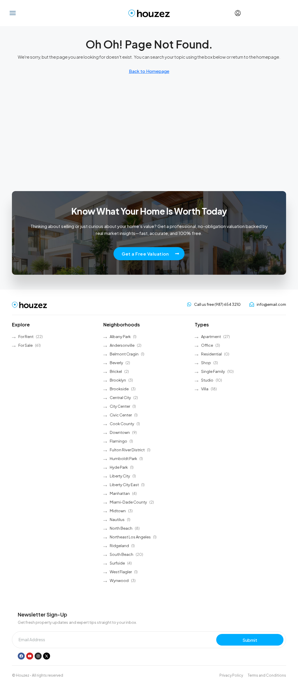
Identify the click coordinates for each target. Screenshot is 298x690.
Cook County (122, 423)
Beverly (116, 362)
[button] (13, 13)
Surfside (117, 563)
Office (207, 345)
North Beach (121, 528)
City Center (120, 406)
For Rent (25, 336)
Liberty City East (124, 484)
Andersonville (122, 345)
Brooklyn (118, 380)
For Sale (25, 345)
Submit (249, 640)
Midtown (118, 510)
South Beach (121, 554)
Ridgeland (119, 545)
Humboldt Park (123, 458)
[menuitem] (237, 13)
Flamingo (118, 441)
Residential (211, 354)
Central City (120, 397)
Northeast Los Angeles (130, 537)
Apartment (211, 336)
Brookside (119, 389)
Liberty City (120, 476)
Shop (206, 362)
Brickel (116, 371)
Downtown (120, 432)
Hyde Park (119, 467)
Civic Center (121, 415)
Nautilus (117, 519)
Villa (204, 389)
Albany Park (120, 336)
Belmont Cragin (124, 354)
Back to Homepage (149, 71)
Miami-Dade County (128, 502)
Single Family (213, 371)
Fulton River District (127, 450)
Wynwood (119, 580)
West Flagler (121, 571)
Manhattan (120, 493)
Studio (207, 380)
